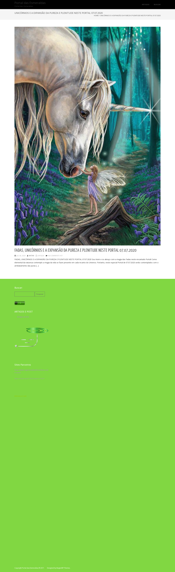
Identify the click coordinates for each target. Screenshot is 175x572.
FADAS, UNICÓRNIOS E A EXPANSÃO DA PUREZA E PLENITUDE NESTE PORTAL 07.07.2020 (75, 250)
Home (96, 15)
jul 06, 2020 (21, 256)
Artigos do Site (23, 317)
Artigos (41, 256)
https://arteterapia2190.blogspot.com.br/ (29, 378)
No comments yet (55, 256)
